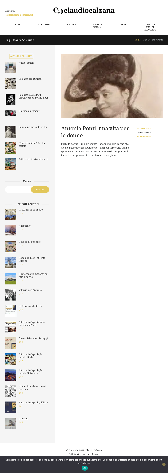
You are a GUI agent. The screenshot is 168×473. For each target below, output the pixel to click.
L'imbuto (23, 418)
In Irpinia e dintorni (30, 306)
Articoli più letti (21, 56)
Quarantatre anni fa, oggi (33, 338)
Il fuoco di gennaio (30, 242)
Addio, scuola (26, 62)
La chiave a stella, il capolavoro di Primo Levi (33, 96)
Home (138, 40)
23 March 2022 (144, 129)
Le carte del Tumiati (30, 79)
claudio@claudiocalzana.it (19, 15)
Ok (84, 468)
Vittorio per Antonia (30, 290)
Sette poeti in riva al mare (33, 159)
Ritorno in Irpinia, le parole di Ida (30, 356)
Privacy (96, 454)
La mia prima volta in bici (33, 127)
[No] (164, 464)
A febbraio (25, 225)
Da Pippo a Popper (29, 111)
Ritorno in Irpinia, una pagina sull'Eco (32, 323)
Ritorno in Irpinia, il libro (33, 402)
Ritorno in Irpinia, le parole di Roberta (30, 372)
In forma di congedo (31, 209)
